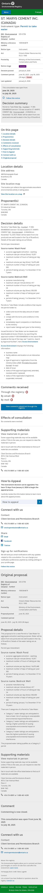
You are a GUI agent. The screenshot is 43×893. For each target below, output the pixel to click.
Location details (9, 134)
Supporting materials (11, 149)
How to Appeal (8, 152)
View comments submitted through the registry (21, 407)
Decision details (9, 140)
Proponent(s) (8, 137)
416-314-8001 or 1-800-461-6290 (16, 471)
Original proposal (9, 158)
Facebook (8, 541)
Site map (18, 887)
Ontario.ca (4, 887)
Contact (11, 887)
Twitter (7, 545)
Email (6, 537)
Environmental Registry (12, 6)
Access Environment (30, 342)
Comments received (11, 143)
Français (38, 12)
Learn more (14, 868)
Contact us (10, 881)
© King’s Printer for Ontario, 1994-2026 (21, 890)
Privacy (24, 887)
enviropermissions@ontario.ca (16, 528)
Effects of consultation (12, 146)
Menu (6, 12)
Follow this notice (13, 98)
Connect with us (9, 155)
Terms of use (32, 887)
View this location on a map (13, 194)
